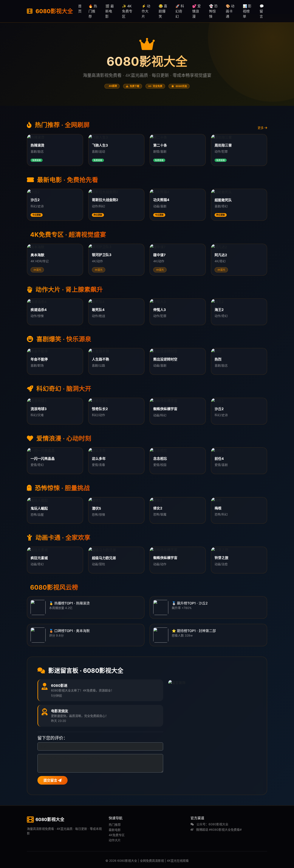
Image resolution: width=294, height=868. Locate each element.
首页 (80, 8)
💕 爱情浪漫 (196, 11)
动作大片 (115, 840)
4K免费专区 (117, 835)
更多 (261, 128)
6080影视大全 (53, 11)
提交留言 (50, 780)
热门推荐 (115, 824)
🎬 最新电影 (109, 11)
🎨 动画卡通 (230, 11)
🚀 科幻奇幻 (179, 11)
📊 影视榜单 (247, 11)
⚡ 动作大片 (146, 11)
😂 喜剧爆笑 (163, 11)
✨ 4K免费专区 (127, 11)
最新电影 (115, 830)
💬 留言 (262, 11)
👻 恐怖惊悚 (213, 11)
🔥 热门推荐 (92, 11)
